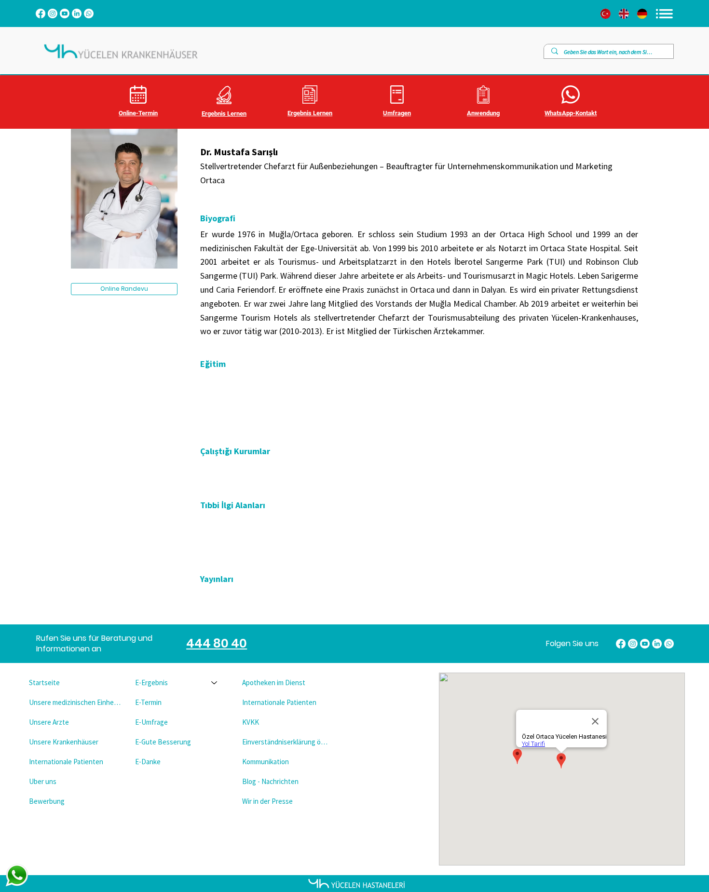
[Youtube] (64, 13)
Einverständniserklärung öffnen (287, 741)
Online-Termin (138, 113)
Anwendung (483, 113)
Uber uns (42, 781)
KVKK (250, 722)
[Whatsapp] (89, 13)
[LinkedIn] (77, 13)
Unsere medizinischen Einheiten (75, 702)
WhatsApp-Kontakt (571, 113)
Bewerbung (47, 801)
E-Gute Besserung (163, 741)
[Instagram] (52, 13)
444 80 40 (216, 643)
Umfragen (397, 113)
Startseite (44, 682)
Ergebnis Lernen (224, 113)
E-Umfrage (151, 722)
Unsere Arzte (49, 722)
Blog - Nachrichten (270, 781)
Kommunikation (265, 761)
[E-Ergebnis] (215, 682)
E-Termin (148, 702)
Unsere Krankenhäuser (63, 741)
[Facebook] (40, 13)
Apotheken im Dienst (273, 682)
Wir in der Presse (267, 801)
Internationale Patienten (66, 761)
